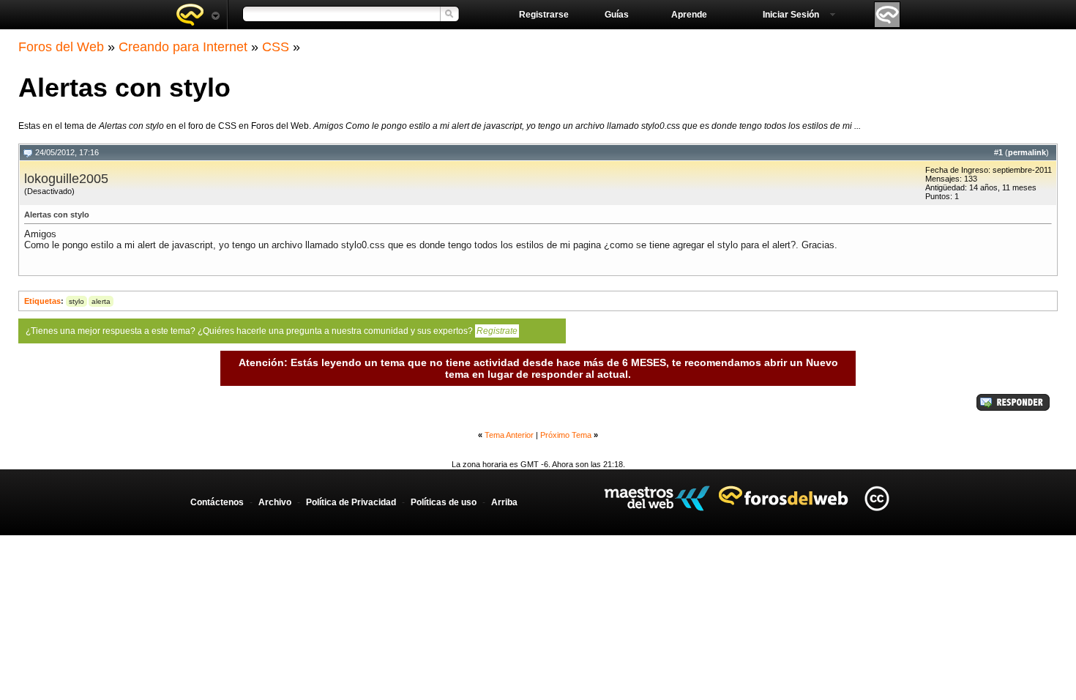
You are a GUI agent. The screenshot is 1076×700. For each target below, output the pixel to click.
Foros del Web (61, 47)
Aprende (689, 15)
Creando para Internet (183, 47)
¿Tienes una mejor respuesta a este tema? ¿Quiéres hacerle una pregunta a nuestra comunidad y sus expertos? (272, 331)
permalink (1027, 152)
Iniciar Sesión (791, 15)
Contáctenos (217, 502)
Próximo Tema (565, 435)
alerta (101, 301)
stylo (76, 301)
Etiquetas (42, 301)
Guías (617, 15)
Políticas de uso (444, 502)
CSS (275, 47)
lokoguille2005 (66, 178)
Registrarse (544, 15)
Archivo (274, 502)
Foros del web (198, 14)
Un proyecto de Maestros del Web (657, 498)
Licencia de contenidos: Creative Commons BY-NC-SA (876, 498)
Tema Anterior (509, 435)
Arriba (504, 502)
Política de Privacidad (351, 502)
